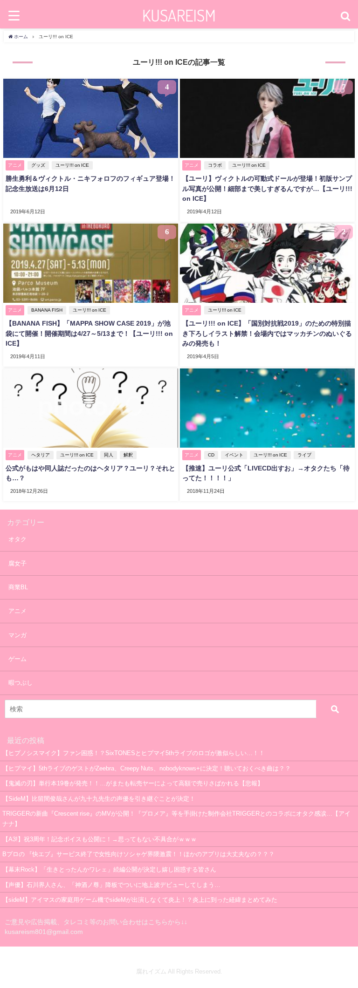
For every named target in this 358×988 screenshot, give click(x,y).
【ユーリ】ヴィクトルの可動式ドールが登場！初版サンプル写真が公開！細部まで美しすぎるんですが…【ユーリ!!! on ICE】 (267, 188)
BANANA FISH (46, 310)
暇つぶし (20, 683)
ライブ (304, 455)
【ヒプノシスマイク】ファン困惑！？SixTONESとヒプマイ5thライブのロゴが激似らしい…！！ (133, 753)
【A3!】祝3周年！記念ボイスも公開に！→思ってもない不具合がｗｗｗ (99, 839)
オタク (17, 539)
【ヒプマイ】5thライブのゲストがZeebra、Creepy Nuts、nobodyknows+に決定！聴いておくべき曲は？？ (146, 768)
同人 (108, 455)
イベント (234, 455)
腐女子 (17, 563)
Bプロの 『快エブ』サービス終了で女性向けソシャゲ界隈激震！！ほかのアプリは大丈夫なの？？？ (138, 854)
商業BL (18, 587)
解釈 (128, 455)
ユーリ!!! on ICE (72, 165)
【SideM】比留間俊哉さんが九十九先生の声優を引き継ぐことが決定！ (98, 799)
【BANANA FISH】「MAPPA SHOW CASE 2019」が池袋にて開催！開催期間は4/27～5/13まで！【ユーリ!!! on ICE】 (89, 333)
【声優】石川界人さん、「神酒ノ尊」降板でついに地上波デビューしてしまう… (111, 885)
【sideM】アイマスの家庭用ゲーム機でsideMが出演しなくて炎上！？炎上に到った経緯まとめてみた (139, 900)
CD (211, 455)
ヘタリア (40, 455)
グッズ (38, 165)
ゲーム (17, 659)
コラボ (215, 165)
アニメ (17, 611)
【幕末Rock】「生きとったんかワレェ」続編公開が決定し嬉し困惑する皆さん (109, 869)
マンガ (17, 635)
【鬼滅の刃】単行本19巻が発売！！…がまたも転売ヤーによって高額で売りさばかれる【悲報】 (132, 783)
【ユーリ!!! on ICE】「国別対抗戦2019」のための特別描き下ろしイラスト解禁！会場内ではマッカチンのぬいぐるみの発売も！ (267, 333)
